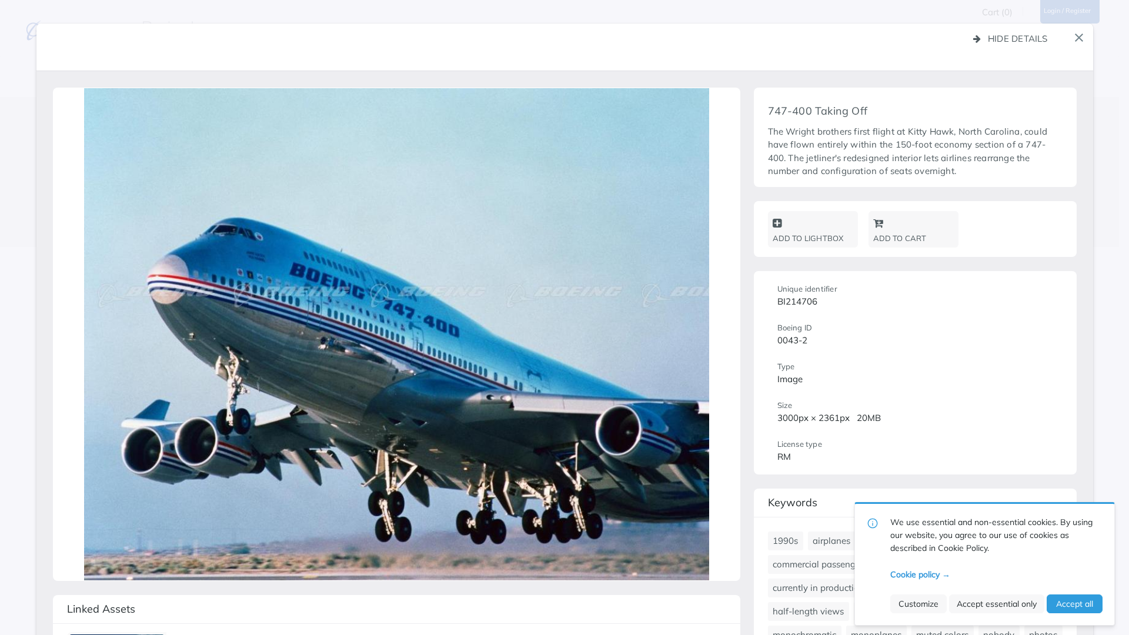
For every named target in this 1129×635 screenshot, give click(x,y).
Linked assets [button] (101, 609)
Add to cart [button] (900, 238)
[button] (1079, 38)
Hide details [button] (1018, 38)
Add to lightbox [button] (808, 238)
